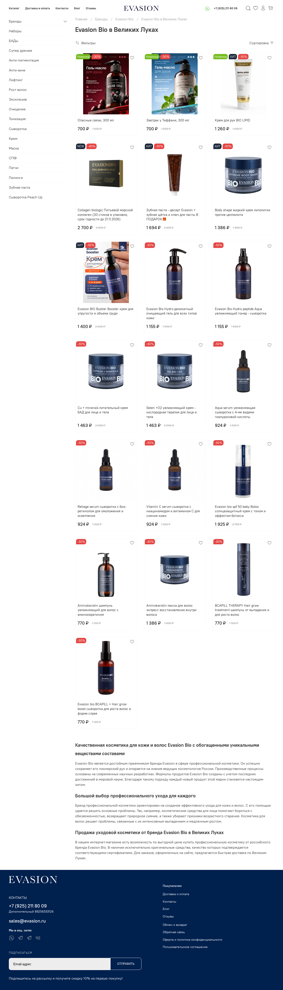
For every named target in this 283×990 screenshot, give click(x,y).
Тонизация (17, 119)
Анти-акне (17, 70)
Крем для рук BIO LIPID (232, 120)
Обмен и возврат (175, 925)
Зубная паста (19, 187)
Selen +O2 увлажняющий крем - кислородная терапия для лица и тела (171, 412)
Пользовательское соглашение (185, 947)
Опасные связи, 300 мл (96, 120)
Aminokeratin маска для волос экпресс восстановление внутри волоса (171, 610)
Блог (77, 8)
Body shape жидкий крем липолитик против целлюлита (242, 212)
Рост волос (18, 89)
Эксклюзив (18, 99)
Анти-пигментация (24, 60)
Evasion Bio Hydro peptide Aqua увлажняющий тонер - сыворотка (240, 311)
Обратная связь (174, 932)
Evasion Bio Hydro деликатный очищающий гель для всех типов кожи (171, 313)
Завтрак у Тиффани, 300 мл (167, 120)
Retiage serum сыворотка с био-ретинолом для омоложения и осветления (102, 511)
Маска (14, 148)
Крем (13, 138)
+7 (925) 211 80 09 (225, 8)
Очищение (17, 109)
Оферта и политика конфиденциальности (192, 940)
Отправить (126, 963)
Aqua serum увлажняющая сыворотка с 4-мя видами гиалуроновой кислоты (235, 412)
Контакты (61, 8)
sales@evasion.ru (27, 921)
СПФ (13, 158)
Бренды (101, 19)
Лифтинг (16, 80)
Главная (81, 19)
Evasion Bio (124, 19)
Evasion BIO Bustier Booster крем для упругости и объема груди (105, 311)
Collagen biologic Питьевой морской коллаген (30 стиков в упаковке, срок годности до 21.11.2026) (105, 214)
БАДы (13, 40)
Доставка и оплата (37, 8)
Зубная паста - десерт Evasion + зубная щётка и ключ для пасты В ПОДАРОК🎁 (172, 214)
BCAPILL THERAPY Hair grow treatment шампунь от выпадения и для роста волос (242, 610)
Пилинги (16, 177)
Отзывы (91, 8)
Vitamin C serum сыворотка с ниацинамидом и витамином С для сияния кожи (173, 511)
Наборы (15, 31)
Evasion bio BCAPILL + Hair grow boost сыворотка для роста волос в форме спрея (104, 709)
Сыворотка (18, 129)
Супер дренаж (20, 50)
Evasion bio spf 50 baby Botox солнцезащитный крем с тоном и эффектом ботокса (240, 511)
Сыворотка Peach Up (25, 197)
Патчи (13, 167)
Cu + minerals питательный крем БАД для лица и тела (103, 410)
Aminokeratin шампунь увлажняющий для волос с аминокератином (98, 610)
